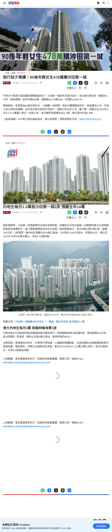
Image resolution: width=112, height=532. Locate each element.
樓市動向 (21, 73)
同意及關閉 (101, 526)
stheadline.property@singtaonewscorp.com (26, 362)
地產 (13, 73)
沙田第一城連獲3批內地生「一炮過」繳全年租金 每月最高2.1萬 (50, 321)
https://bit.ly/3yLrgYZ (90, 119)
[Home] (14, 3)
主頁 (7, 73)
